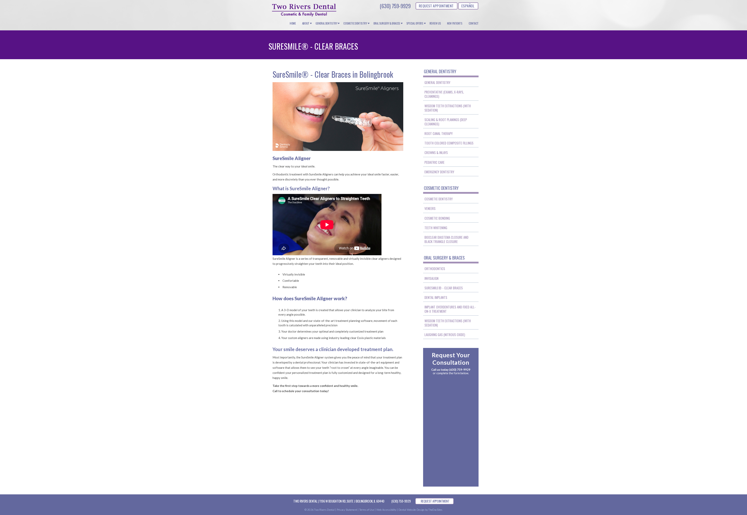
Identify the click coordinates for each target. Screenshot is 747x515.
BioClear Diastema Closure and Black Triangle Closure (446, 239)
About (305, 23)
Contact (474, 23)
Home (293, 23)
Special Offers (414, 23)
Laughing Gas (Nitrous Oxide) (444, 334)
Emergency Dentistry (439, 171)
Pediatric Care (434, 162)
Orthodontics (434, 268)
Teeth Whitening (435, 227)
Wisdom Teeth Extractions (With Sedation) (447, 108)
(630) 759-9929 (395, 6)
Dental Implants (435, 297)
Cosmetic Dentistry (355, 23)
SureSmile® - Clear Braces (443, 287)
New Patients (454, 23)
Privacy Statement (347, 509)
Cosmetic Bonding (437, 218)
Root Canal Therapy (438, 133)
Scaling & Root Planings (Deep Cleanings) (445, 121)
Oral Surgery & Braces (386, 23)
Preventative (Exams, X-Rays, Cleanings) (444, 94)
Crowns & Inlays (436, 152)
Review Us (435, 23)
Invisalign (431, 278)
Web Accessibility (386, 509)
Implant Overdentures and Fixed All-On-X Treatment (450, 309)
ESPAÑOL (467, 5)
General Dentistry (326, 23)
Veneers (430, 208)
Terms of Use (366, 509)
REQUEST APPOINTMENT (436, 5)
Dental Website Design (411, 509)
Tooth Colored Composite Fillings (448, 143)
